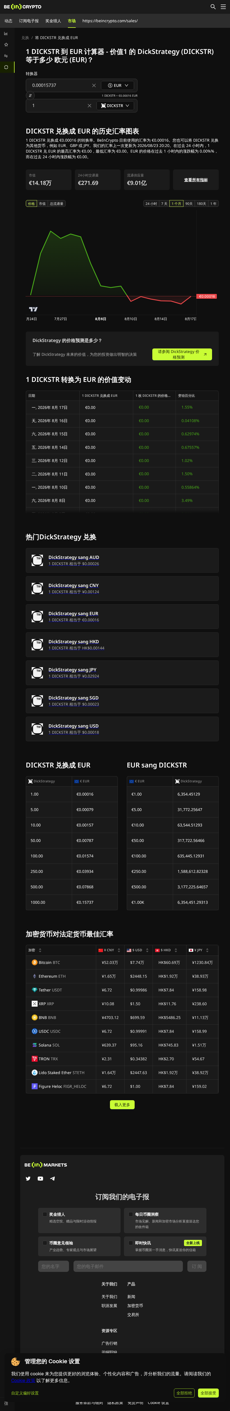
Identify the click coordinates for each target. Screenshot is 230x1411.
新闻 (131, 1296)
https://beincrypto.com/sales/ (110, 20)
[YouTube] (40, 1179)
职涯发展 (109, 1305)
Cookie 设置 (158, 1402)
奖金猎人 (53, 20)
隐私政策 (115, 1402)
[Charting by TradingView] (33, 309)
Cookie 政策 (23, 1380)
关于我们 (109, 1296)
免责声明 (135, 1402)
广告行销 (109, 1343)
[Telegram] (52, 1179)
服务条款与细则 (89, 1402)
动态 (8, 20)
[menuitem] (7, 33)
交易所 (133, 1314)
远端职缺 (109, 1352)
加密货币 (135, 1305)
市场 (72, 20)
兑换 (25, 37)
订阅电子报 (29, 20)
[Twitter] (28, 1179)
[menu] (7, 50)
